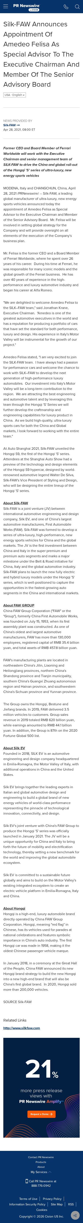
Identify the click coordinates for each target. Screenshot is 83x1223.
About (41, 1167)
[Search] (77, 6)
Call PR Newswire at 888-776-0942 (42, 1183)
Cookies (41, 1210)
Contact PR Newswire (41, 1157)
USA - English (14, 95)
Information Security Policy (27, 1204)
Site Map (57, 1204)
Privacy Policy (52, 1199)
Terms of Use (28, 1199)
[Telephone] (66, 6)
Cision (49, 1216)
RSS (71, 1204)
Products (41, 1162)
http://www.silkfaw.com (21, 1028)
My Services (39, 1172)
